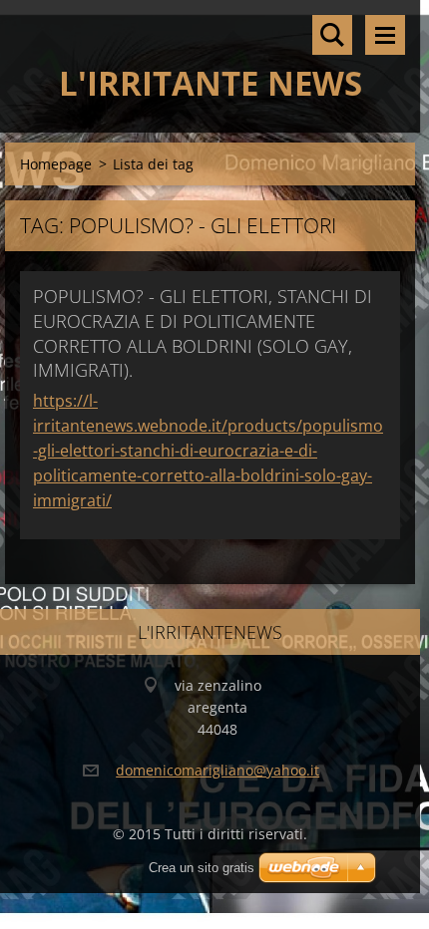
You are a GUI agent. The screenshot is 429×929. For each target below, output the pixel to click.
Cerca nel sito (332, 35)
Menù (385, 35)
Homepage (56, 164)
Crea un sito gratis (201, 867)
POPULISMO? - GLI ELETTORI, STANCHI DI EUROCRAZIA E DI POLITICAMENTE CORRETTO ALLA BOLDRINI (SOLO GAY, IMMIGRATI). (202, 333)
